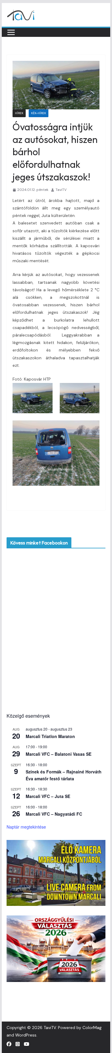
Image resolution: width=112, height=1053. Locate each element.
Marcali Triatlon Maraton (50, 736)
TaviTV (61, 189)
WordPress (25, 1035)
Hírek (19, 113)
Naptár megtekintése (26, 827)
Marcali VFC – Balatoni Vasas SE (58, 754)
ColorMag (92, 1027)
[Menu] (11, 32)
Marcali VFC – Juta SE (48, 796)
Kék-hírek (38, 113)
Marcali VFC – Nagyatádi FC (54, 814)
